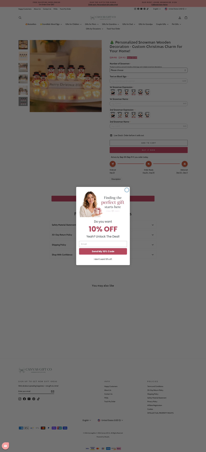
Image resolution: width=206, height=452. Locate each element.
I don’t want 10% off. (103, 259)
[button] (103, 203)
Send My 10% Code (103, 251)
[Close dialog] (127, 190)
